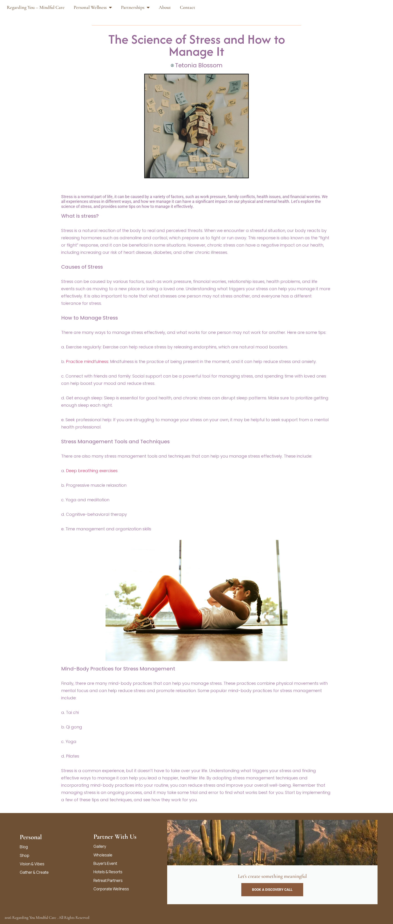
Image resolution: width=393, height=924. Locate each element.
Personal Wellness (90, 7)
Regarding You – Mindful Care (36, 7)
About (165, 7)
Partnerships (132, 7)
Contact (187, 7)
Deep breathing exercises (92, 470)
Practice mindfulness (86, 361)
